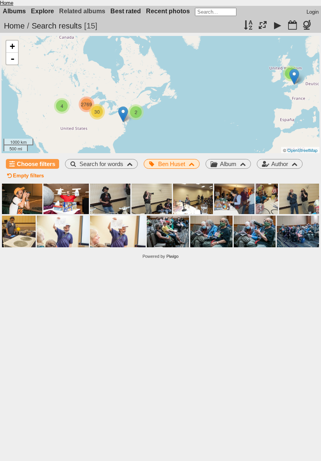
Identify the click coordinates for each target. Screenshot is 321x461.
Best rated (125, 11)
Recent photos (168, 11)
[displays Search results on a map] (308, 25)
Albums (14, 11)
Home (6, 3)
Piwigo (172, 256)
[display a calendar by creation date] (292, 25)
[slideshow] (277, 25)
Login (313, 12)
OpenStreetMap (302, 150)
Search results (57, 25)
